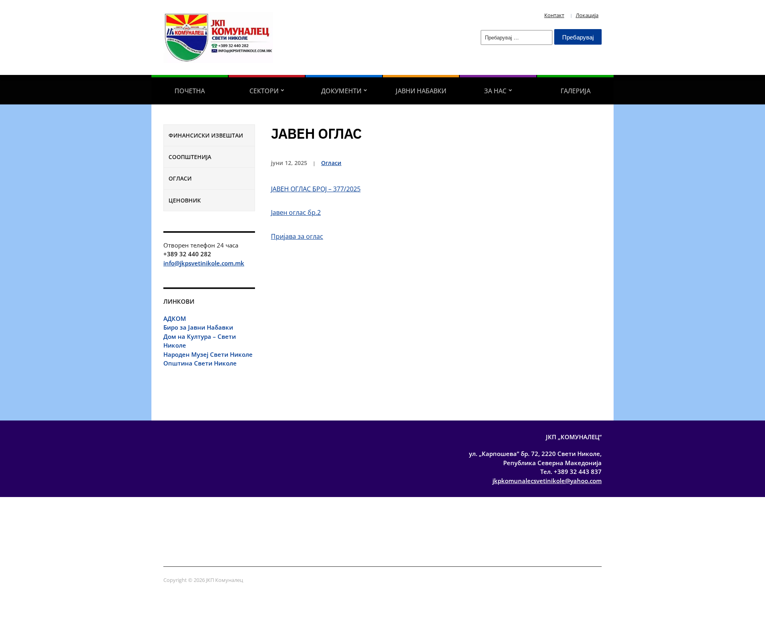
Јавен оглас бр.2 (296, 212)
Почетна (190, 90)
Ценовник (185, 200)
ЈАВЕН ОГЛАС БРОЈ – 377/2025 (316, 189)
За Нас (495, 90)
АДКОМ (174, 318)
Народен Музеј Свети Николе (208, 354)
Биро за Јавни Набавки (198, 327)
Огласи (180, 178)
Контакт (554, 15)
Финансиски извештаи (206, 135)
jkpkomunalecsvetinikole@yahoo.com (547, 481)
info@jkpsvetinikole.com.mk (203, 263)
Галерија (575, 90)
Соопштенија (190, 157)
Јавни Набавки (421, 90)
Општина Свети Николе (200, 363)
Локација (587, 15)
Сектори (264, 90)
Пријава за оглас (297, 236)
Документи (341, 90)
